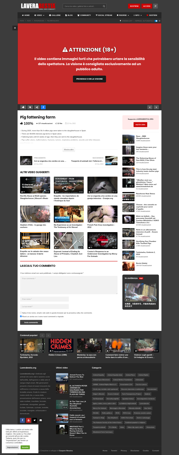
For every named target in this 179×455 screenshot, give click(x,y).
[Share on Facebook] (43, 107)
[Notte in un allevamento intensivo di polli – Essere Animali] (128, 232)
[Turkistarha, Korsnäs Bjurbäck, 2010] (32, 346)
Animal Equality (98, 375)
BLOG (70, 15)
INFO (137, 15)
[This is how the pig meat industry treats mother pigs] (128, 172)
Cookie (146, 451)
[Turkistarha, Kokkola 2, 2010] (128, 255)
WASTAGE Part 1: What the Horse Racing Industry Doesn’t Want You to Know (78, 431)
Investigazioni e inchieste (146, 399)
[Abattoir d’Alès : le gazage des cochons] (35, 214)
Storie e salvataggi (143, 418)
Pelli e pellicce (107, 413)
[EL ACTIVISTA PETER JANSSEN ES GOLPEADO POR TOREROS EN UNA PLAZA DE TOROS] (62, 388)
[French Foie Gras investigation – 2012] (102, 214)
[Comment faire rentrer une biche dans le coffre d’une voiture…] (118, 346)
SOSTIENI (153, 15)
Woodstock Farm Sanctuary (103, 432)
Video (122, 427)
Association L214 (126, 384)
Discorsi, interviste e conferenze (132, 389)
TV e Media (112, 427)
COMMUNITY (85, 15)
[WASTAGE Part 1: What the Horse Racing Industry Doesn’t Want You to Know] (62, 429)
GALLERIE (56, 15)
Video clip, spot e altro (135, 427)
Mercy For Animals (99, 408)
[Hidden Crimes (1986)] (61, 346)
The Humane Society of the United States (107, 422)
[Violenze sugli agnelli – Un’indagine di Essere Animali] (146, 346)
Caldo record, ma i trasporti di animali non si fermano (77, 417)
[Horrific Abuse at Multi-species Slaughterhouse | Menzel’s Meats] (35, 185)
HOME (27, 15)
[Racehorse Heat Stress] (128, 196)
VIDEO (39, 15)
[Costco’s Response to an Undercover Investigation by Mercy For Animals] (102, 240)
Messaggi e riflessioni (117, 408)
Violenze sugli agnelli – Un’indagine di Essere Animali (144, 356)
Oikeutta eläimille (135, 408)
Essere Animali (113, 394)
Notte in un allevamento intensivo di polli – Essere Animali (147, 232)
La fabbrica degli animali (127, 403)
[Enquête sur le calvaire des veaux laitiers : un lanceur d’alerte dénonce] (35, 240)
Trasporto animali (99, 427)
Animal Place (130, 375)
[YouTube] (28, 420)
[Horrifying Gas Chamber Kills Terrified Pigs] (128, 244)
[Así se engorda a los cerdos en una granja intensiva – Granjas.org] (43, 162)
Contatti (155, 451)
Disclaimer (135, 451)
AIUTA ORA (140, 125)
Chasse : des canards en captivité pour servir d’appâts (146, 207)
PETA (117, 413)
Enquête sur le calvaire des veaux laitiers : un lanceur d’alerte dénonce (34, 253)
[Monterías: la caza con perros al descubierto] (89, 346)
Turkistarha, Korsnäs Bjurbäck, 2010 (29, 356)
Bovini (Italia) (141, 263)
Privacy (124, 451)
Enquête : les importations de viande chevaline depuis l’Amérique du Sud (66, 198)
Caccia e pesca (141, 384)
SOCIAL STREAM (105, 15)
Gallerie (147, 394)
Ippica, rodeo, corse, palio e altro (104, 403)
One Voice (147, 408)
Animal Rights (143, 375)
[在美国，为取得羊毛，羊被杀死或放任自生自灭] (140, 292)
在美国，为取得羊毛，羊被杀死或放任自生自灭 (140, 305)
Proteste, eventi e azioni (142, 413)
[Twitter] (34, 420)
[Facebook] (22, 420)
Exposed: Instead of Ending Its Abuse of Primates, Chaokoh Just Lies (68, 253)
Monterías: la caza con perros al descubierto (86, 356)
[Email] (40, 420)
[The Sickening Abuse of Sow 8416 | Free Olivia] (128, 161)
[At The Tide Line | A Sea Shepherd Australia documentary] (62, 404)
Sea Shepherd (113, 418)
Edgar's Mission (98, 394)
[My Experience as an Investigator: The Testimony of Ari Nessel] (69, 214)
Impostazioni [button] (12, 447)
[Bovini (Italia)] (128, 266)
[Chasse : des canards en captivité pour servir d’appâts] (128, 207)
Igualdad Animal (128, 399)
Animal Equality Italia (115, 375)
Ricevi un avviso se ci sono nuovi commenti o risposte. (43, 316)
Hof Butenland (98, 399)
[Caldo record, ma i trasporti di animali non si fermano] (62, 418)
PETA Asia (126, 413)
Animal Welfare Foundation (122, 380)
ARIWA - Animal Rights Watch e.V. (105, 384)
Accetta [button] (25, 447)
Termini (114, 451)
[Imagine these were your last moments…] (128, 150)
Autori (29, 21)
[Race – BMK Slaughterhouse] (128, 139)
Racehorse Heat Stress (145, 194)
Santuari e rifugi (98, 418)
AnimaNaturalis (39, 21)
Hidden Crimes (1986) (58, 355)
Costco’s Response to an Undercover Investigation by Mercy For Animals (102, 253)
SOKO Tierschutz (127, 418)
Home (22, 21)
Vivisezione (150, 427)
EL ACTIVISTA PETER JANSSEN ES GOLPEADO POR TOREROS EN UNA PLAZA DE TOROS (78, 390)
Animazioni (139, 380)
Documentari (151, 389)
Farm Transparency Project (131, 394)
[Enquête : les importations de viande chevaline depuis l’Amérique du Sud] (69, 185)
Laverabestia (144, 403)
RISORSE (123, 15)
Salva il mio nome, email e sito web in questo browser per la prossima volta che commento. (57, 313)
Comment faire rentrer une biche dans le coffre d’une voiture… (117, 356)
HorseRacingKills (113, 399)
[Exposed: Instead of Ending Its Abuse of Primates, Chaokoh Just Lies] (69, 240)
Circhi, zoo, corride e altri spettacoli (105, 389)
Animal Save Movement (101, 380)
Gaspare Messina (66, 451)
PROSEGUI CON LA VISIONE (89, 79)
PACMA (96, 413)
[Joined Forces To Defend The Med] (62, 377)
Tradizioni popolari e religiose (135, 422)
